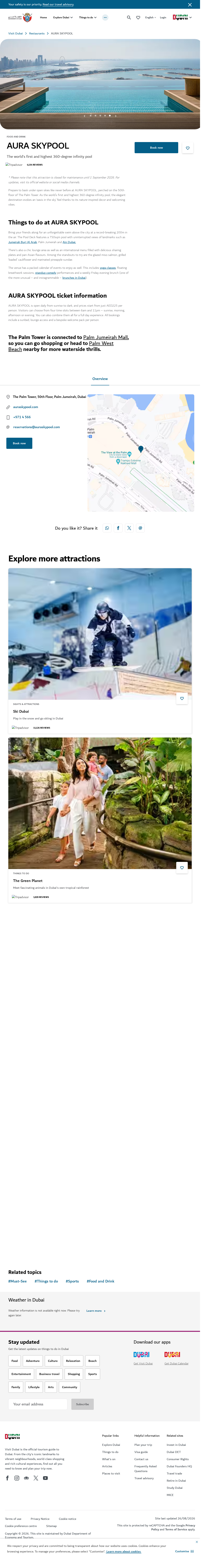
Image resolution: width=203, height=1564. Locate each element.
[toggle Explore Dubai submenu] (71, 17)
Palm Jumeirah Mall (105, 335)
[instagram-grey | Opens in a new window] (16, 1476)
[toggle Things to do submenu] (95, 17)
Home (43, 17)
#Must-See (17, 1280)
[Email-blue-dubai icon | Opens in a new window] (140, 526)
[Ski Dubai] (100, 632)
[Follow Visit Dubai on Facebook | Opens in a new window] (7, 1476)
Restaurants (37, 33)
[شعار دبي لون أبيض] (13, 1435)
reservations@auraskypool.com (36, 425)
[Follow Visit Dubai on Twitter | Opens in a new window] (36, 1476)
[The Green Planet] (100, 802)
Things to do (86, 17)
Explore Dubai (61, 17)
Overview (100, 377)
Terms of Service (176, 1528)
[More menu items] (105, 17)
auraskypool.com (25, 405)
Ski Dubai (21, 710)
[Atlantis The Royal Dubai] (100, 971)
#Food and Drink (100, 1280)
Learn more (94, 1309)
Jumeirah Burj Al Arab (22, 240)
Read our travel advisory (58, 4)
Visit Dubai (15, 33)
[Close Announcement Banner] (190, 4)
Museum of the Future (31, 1218)
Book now (156, 146)
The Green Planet (27, 879)
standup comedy (45, 271)
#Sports (72, 1280)
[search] (129, 17)
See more (21, 1250)
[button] (184, 1551)
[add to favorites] (187, 146)
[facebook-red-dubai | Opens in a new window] (118, 526)
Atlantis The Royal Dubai (34, 1049)
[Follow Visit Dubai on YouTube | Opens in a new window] (45, 1476)
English (149, 17)
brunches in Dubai (74, 276)
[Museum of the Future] (100, 1140)
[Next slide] (84, 114)
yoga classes (108, 266)
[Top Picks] (138, 17)
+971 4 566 (22, 415)
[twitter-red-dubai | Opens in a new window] (129, 526)
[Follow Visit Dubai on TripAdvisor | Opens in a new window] (26, 1476)
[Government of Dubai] (20, 17)
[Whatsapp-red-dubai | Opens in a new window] (107, 526)
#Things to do (46, 1280)
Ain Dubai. (69, 240)
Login (163, 17)
